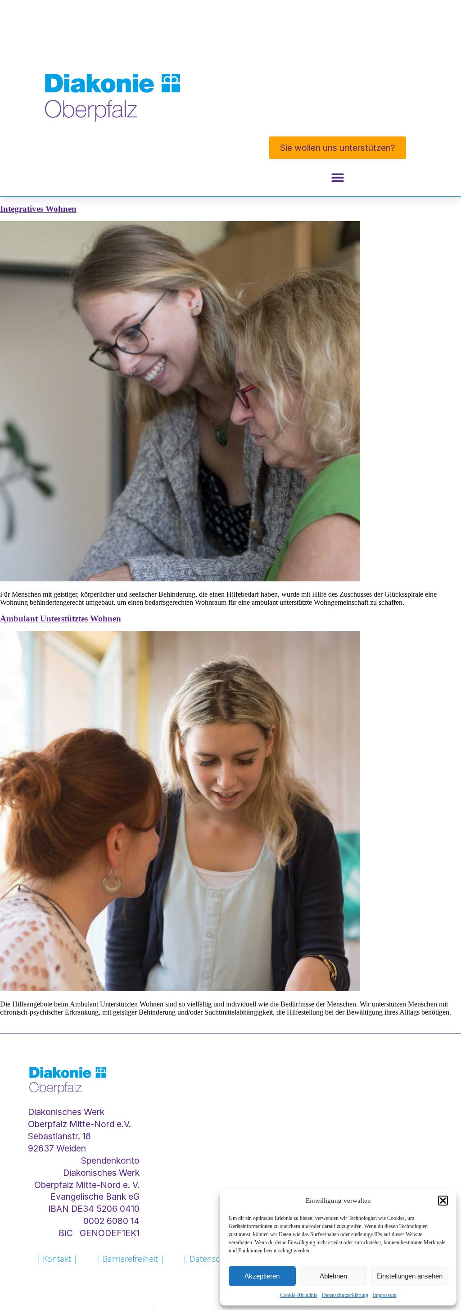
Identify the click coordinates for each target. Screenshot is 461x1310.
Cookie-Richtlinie (298, 1295)
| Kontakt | (57, 1258)
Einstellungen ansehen (409, 1276)
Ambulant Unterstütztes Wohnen (60, 618)
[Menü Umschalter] (337, 177)
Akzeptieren (262, 1276)
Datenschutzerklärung (345, 1295)
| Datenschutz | (213, 1258)
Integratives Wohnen (38, 208)
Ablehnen (333, 1276)
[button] (442, 1200)
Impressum (385, 1295)
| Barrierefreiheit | (130, 1258)
